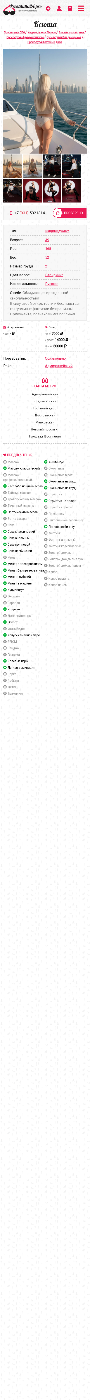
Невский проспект (45, 429)
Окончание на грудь (63, 488)
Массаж (13, 462)
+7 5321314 (29, 213)
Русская (51, 284)
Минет (12, 557)
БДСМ (12, 642)
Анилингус (56, 462)
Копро (52, 572)
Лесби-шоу (56, 514)
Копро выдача (58, 578)
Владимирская (45, 401)
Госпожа (14, 654)
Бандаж (13, 648)
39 (47, 240)
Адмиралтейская (45, 394)
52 (47, 257)
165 (48, 249)
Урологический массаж (24, 499)
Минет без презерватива (26, 570)
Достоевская (45, 415)
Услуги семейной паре (24, 635)
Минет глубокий (19, 577)
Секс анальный (18, 538)
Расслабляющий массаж (25, 486)
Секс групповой (19, 544)
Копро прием (57, 585)
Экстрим (14, 596)
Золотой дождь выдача (65, 559)
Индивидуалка (57, 231)
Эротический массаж (23, 512)
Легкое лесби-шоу (61, 527)
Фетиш (12, 687)
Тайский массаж (19, 493)
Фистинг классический (64, 546)
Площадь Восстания (45, 436)
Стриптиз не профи (62, 501)
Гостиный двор (44, 408)
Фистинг (54, 533)
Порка (12, 674)
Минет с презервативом (25, 564)
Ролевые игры (18, 661)
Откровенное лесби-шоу (66, 520)
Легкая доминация (21, 667)
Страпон (14, 603)
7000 (55, 334)
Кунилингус (16, 590)
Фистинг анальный (62, 539)
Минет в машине (20, 583)
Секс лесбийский (20, 551)
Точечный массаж (21, 505)
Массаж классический (24, 468)
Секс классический (21, 531)
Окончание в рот (60, 475)
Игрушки (14, 609)
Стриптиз (55, 494)
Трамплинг (15, 693)
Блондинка (54, 275)
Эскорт (13, 622)
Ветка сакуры (17, 518)
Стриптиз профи (60, 507)
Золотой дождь (59, 552)
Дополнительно (19, 616)
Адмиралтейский (59, 366)
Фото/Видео (17, 629)
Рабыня (13, 680)
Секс (11, 525)
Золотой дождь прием (64, 565)
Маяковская (45, 422)
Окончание (56, 468)
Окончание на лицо (62, 481)
